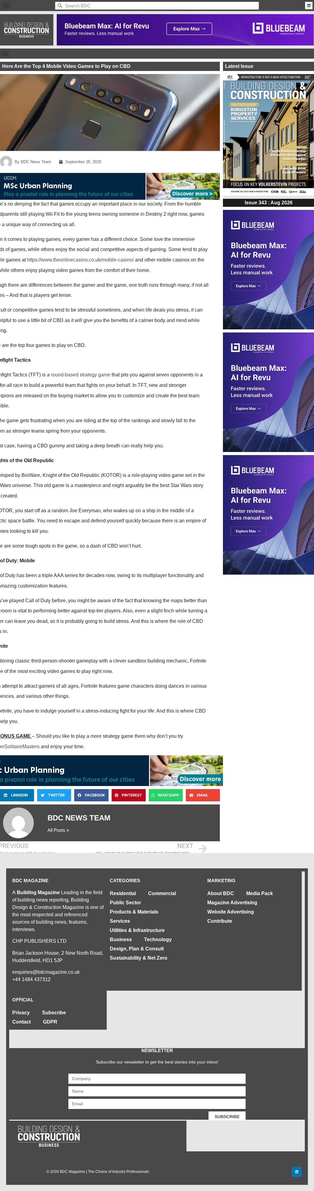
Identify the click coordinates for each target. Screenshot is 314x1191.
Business (121, 939)
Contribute (219, 921)
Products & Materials (134, 911)
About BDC (220, 893)
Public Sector (125, 902)
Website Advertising (230, 911)
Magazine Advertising (232, 902)
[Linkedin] (308, 5)
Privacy (21, 1012)
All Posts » (58, 830)
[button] (6, 6)
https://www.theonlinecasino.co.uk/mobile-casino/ (80, 259)
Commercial (162, 893)
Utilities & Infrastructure (137, 930)
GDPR (50, 1021)
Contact (21, 1021)
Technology (158, 939)
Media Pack (259, 893)
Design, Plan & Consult (137, 948)
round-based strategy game (80, 374)
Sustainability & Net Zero (138, 958)
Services (120, 921)
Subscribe (54, 1012)
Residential (123, 893)
